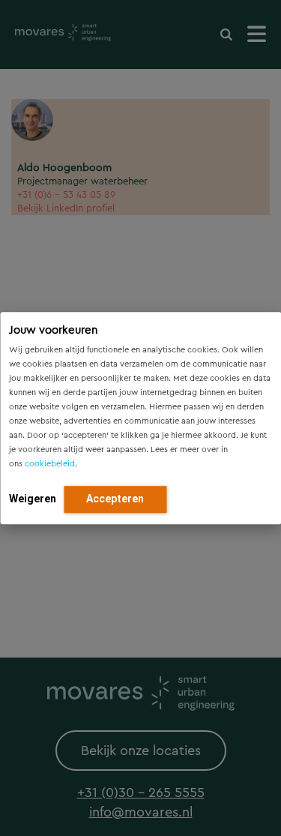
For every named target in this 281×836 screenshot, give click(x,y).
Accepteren (115, 499)
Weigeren (32, 499)
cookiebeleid (50, 463)
